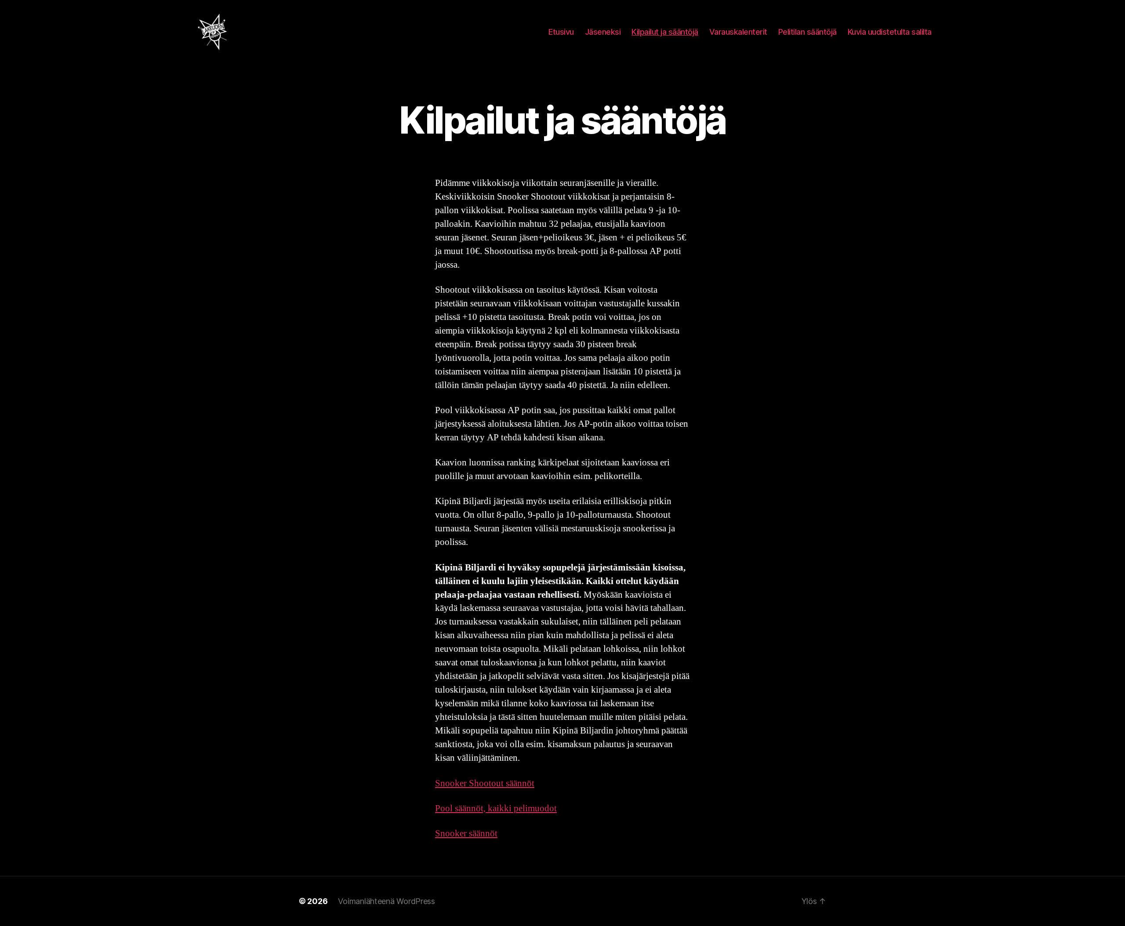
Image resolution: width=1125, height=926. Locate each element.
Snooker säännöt (466, 833)
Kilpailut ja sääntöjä (664, 31)
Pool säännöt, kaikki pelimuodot (496, 808)
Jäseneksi (603, 31)
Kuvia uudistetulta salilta (890, 31)
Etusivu (561, 31)
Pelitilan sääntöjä (807, 31)
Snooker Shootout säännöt (484, 783)
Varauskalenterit (738, 31)
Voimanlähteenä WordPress (386, 901)
